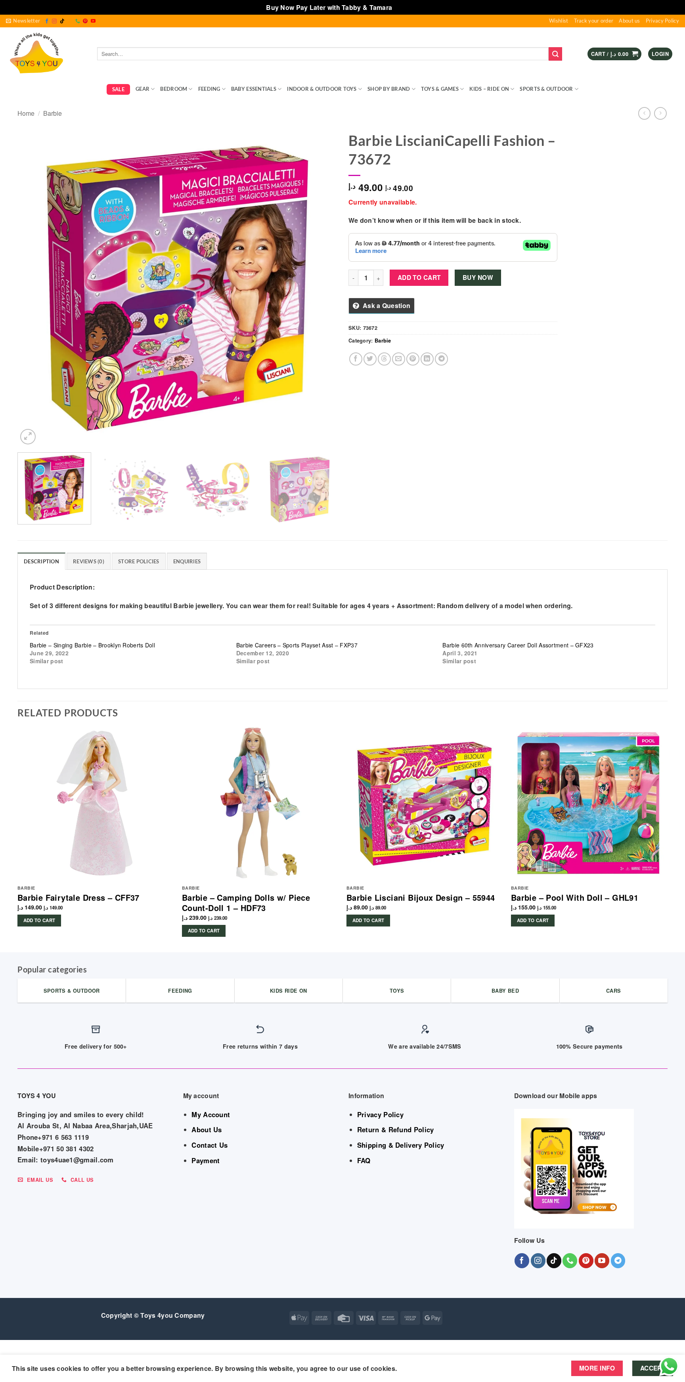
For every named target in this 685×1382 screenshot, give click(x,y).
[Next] (320, 287)
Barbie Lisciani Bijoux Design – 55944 (420, 897)
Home (25, 113)
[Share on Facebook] (355, 359)
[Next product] (644, 113)
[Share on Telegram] (441, 359)
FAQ (364, 1160)
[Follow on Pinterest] (85, 21)
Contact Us (209, 1145)
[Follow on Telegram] (618, 1260)
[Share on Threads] (384, 359)
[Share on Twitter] (370, 359)
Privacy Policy (662, 20)
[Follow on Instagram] (54, 21)
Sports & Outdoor (546, 89)
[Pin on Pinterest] (412, 359)
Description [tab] (41, 561)
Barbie (52, 113)
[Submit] (555, 54)
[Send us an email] (69, 21)
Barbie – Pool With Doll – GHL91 (574, 897)
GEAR (142, 89)
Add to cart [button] (39, 920)
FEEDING (209, 89)
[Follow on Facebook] (46, 21)
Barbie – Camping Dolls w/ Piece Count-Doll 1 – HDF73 (246, 902)
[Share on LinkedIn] (427, 359)
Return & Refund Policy (395, 1129)
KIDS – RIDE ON (489, 89)
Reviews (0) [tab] (88, 561)
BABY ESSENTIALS (253, 89)
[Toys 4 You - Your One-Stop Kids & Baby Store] (45, 53)
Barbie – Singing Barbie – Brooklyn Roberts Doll (92, 645)
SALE (118, 89)
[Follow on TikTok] (62, 21)
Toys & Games (440, 89)
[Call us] (77, 21)
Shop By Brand (388, 89)
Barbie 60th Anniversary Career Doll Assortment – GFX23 (517, 645)
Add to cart (419, 277)
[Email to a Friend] (398, 359)
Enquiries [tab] (187, 561)
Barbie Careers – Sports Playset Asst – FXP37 (297, 645)
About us (629, 20)
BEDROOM (173, 89)
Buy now (478, 277)
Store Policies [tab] (138, 561)
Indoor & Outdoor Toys (321, 89)
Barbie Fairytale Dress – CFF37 (78, 897)
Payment (205, 1160)
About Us (206, 1129)
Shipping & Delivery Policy (400, 1145)
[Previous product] (660, 113)
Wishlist (558, 20)
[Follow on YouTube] (93, 21)
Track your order (594, 20)
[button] (23, 21)
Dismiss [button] (406, 7)
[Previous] (34, 287)
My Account (210, 1114)
